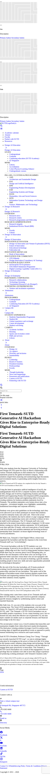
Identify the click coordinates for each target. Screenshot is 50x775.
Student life (13, 319)
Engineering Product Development (22, 188)
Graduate (12, 156)
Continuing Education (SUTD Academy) (24, 304)
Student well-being (16, 325)
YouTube (3, 746)
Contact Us (4, 766)
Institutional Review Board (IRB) (21, 226)
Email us (3, 718)
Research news (14, 216)
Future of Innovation (16, 246)
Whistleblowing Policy (17, 766)
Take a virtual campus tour (9, 701)
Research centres (15, 218)
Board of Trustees (15, 362)
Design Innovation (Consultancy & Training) (25, 260)
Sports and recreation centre (19, 334)
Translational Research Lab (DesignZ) (23, 284)
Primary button (5, 38)
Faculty (7, 137)
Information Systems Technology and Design (25, 200)
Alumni (7, 135)
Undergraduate (14, 154)
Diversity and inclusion (17, 353)
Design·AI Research (12, 211)
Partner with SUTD (12, 139)
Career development (16, 323)
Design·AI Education (12, 150)
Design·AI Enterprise (12, 276)
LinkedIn (3, 751)
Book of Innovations (16, 254)
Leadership (13, 360)
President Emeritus (16, 364)
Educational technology (18, 248)
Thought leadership (16, 372)
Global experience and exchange (21, 321)
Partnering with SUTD (17, 381)
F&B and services (15, 336)
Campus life (9, 313)
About (7, 345)
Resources (8, 141)
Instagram (3, 762)
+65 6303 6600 (5, 714)
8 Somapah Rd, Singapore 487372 (12, 705)
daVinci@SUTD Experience (19, 265)
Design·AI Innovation (13, 239)
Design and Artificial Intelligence (21, 184)
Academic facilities (16, 330)
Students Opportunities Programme (22, 317)
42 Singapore (14, 160)
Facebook (3, 735)
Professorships (14, 366)
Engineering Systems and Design (21, 192)
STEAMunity (14, 258)
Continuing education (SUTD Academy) (24, 158)
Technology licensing (17, 282)
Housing (12, 332)
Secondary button (17, 38)
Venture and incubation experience (22, 288)
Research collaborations (18, 280)
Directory (3, 723)
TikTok (2, 756)
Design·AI (13, 349)
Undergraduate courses (17, 171)
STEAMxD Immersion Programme (22, 267)
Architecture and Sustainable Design (22, 179)
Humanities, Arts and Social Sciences (23, 196)
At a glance (13, 351)
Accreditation (14, 167)
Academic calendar (12, 133)
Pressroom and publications (19, 376)
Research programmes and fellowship (23, 220)
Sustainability (14, 355)
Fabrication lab (14, 250)
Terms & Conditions (33, 766)
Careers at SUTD (15, 378)
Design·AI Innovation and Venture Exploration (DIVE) (29, 244)
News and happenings (17, 374)
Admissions (9, 295)
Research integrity (16, 224)
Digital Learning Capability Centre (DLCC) (25, 269)
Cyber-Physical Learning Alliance (21, 169)
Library (12, 165)
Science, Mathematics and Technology (23, 205)
